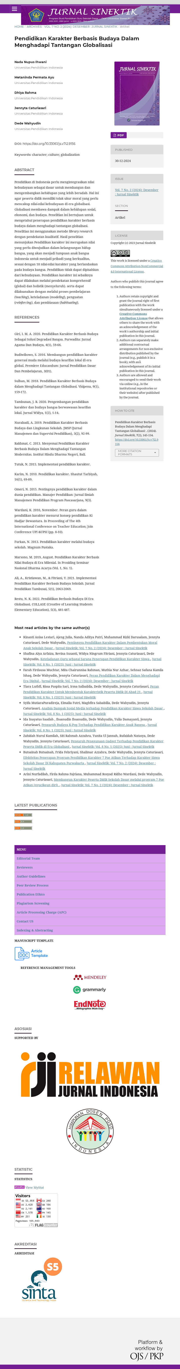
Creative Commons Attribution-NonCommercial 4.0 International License (137, 266)
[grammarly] (89, 993)
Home (19, 26)
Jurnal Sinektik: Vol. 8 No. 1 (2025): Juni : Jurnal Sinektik (64, 714)
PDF (120, 135)
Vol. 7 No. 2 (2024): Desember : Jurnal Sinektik (80, 26)
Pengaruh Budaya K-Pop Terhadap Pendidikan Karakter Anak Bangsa (93, 725)
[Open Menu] (14, 8)
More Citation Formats (129, 452)
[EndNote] (90, 1005)
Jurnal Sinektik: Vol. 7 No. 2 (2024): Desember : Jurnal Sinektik (101, 648)
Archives (34, 26)
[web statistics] (19, 1187)
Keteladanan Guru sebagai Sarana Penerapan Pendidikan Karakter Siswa (95, 659)
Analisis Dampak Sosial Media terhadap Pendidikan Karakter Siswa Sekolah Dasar (102, 708)
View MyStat (34, 1187)
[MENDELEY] (90, 979)
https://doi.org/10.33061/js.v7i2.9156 (49, 144)
